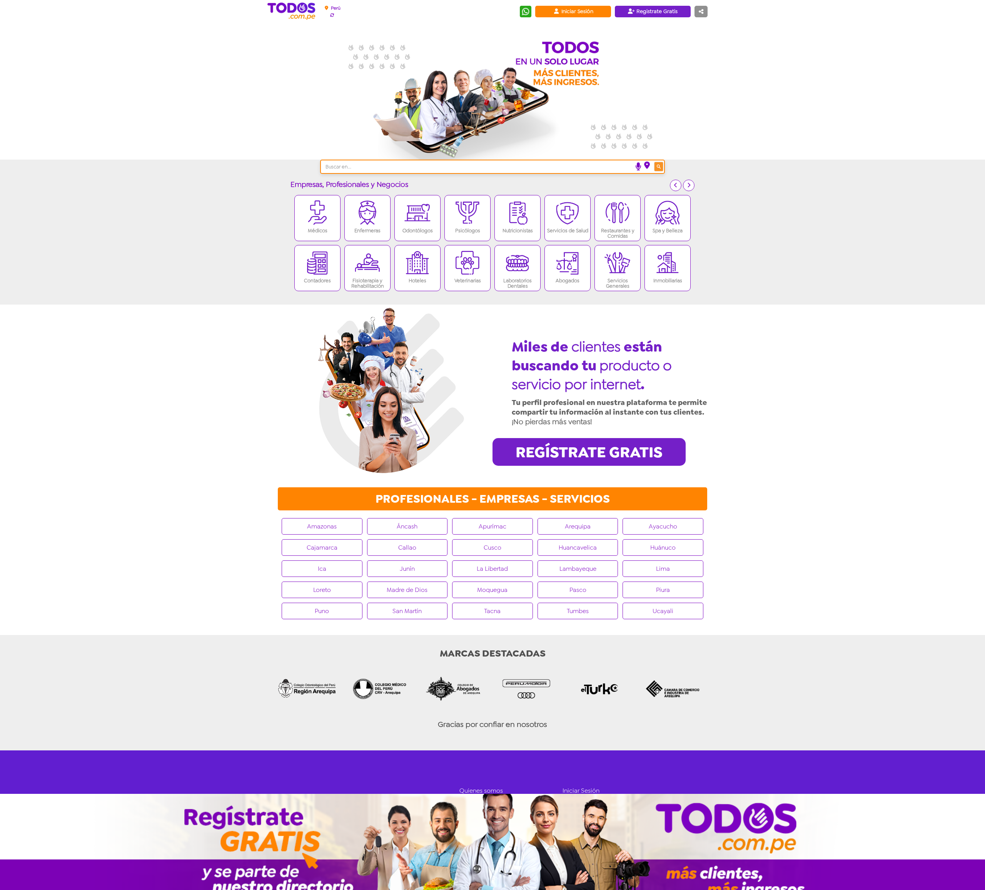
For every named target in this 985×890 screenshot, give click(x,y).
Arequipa (578, 526)
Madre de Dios (407, 590)
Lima (663, 569)
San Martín (407, 611)
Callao (407, 547)
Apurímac (492, 526)
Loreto (322, 590)
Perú (335, 8)
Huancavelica (578, 547)
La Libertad (492, 569)
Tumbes (578, 611)
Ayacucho (663, 526)
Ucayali (663, 611)
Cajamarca (322, 547)
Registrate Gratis (656, 11)
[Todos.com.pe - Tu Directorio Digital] (293, 11)
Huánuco (663, 547)
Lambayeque (577, 569)
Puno (322, 611)
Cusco (492, 547)
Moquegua (492, 590)
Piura (663, 590)
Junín (407, 569)
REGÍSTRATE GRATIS (589, 452)
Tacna (492, 611)
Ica (322, 569)
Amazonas (322, 526)
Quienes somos (481, 791)
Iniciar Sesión (576, 11)
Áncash (407, 526)
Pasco (577, 590)
